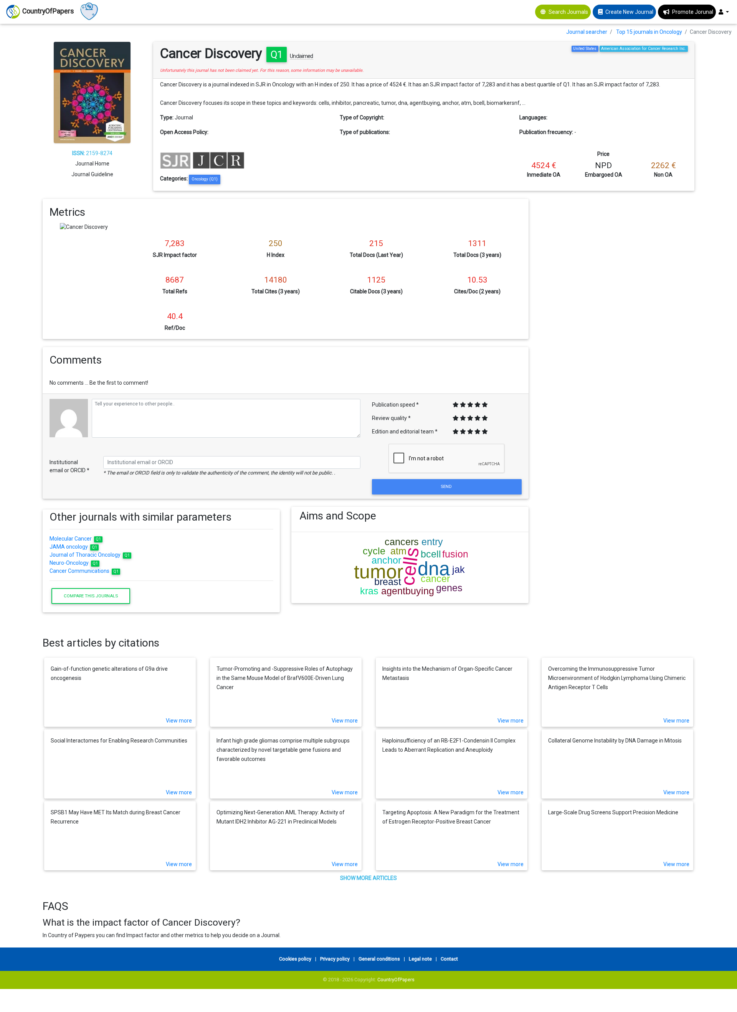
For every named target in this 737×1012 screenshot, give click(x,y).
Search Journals (568, 12)
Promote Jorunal (692, 12)
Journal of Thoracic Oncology (90, 555)
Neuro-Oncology (74, 563)
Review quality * (391, 418)
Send (447, 486)
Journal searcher (586, 32)
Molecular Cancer (75, 539)
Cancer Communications (84, 571)
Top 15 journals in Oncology (649, 32)
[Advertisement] (617, 252)
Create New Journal (629, 12)
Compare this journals (91, 596)
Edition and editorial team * (405, 431)
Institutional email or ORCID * (69, 466)
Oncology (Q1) (205, 179)
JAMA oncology (73, 547)
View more (179, 721)
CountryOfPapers (396, 979)
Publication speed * (395, 405)
